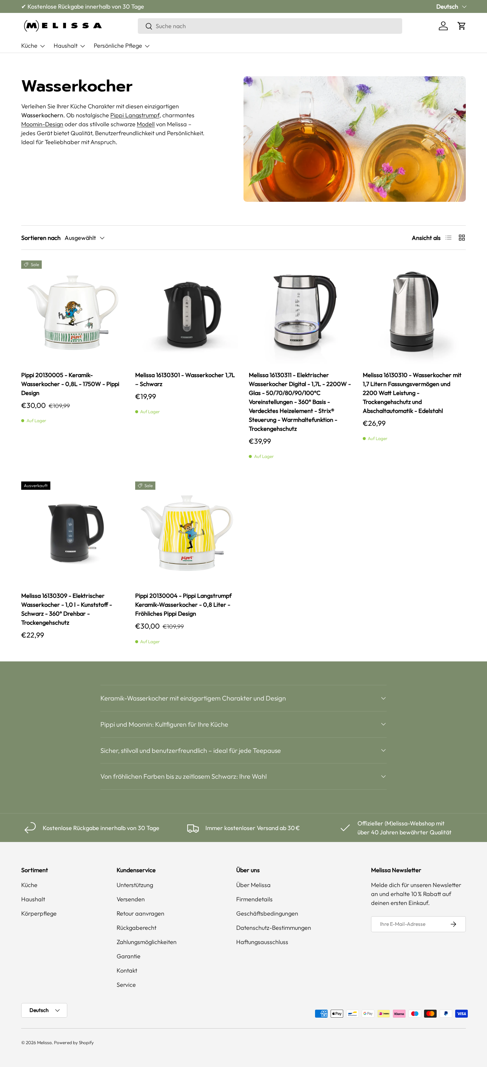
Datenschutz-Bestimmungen (273, 927)
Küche (29, 45)
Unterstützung (135, 885)
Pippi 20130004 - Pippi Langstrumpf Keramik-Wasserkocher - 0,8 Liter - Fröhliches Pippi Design (183, 604)
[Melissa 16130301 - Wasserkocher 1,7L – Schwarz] (187, 312)
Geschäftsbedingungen (267, 913)
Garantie (128, 956)
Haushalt (66, 45)
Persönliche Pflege (118, 45)
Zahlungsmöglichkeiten (147, 942)
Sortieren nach (41, 238)
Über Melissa (253, 885)
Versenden (131, 899)
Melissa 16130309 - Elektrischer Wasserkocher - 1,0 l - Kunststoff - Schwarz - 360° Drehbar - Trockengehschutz (66, 609)
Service (126, 984)
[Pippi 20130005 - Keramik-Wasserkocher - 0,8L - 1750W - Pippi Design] (73, 312)
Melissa (44, 1042)
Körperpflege (39, 913)
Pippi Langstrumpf (134, 115)
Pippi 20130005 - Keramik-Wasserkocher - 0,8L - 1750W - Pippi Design (70, 384)
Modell (146, 124)
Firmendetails (254, 899)
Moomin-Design (42, 124)
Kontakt (127, 970)
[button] (462, 26)
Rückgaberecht (136, 927)
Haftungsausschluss (262, 942)
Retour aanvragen (140, 913)
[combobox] (270, 26)
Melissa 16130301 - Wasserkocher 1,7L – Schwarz (185, 379)
